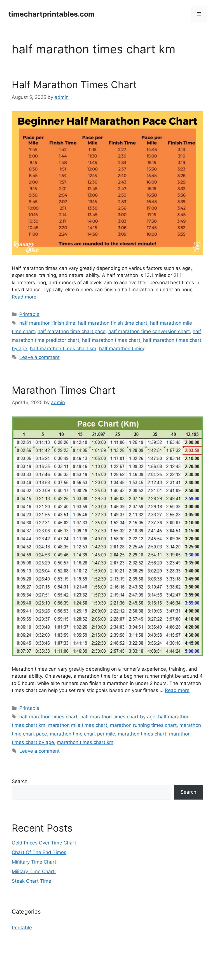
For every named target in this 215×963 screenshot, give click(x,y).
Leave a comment (39, 357)
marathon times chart (142, 734)
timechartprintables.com (51, 14)
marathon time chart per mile (82, 734)
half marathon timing (122, 348)
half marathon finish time (47, 323)
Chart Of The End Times (39, 852)
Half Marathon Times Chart (74, 84)
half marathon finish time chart (112, 323)
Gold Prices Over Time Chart (44, 843)
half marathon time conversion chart (149, 331)
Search (19, 781)
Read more (24, 297)
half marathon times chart (111, 340)
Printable (29, 314)
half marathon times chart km (63, 348)
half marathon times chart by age (117, 717)
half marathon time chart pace (72, 331)
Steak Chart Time (31, 881)
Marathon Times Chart (63, 390)
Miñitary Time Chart (34, 862)
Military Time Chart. (34, 871)
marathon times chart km (85, 742)
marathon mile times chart (77, 725)
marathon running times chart (143, 725)
